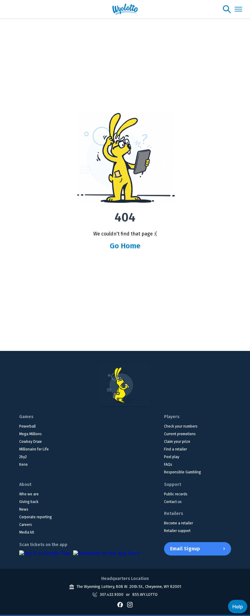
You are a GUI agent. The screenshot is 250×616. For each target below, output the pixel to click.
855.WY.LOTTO (145, 594)
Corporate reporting (35, 517)
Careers (25, 525)
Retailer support (177, 531)
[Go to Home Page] (125, 385)
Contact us (173, 502)
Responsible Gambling (182, 472)
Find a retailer (175, 449)
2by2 (23, 457)
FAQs (168, 464)
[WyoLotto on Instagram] (130, 604)
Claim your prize (177, 441)
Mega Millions (30, 434)
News (23, 509)
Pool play (171, 457)
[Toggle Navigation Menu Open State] (238, 9)
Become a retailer (178, 523)
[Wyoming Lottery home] (125, 9)
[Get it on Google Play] (44, 556)
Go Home (125, 246)
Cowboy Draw (30, 441)
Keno (23, 464)
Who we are (29, 494)
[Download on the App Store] (106, 556)
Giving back (28, 502)
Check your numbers (181, 426)
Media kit (26, 532)
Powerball (27, 426)
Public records (176, 494)
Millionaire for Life (34, 449)
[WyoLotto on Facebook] (120, 604)
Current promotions (180, 434)
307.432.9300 (111, 594)
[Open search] (227, 9)
